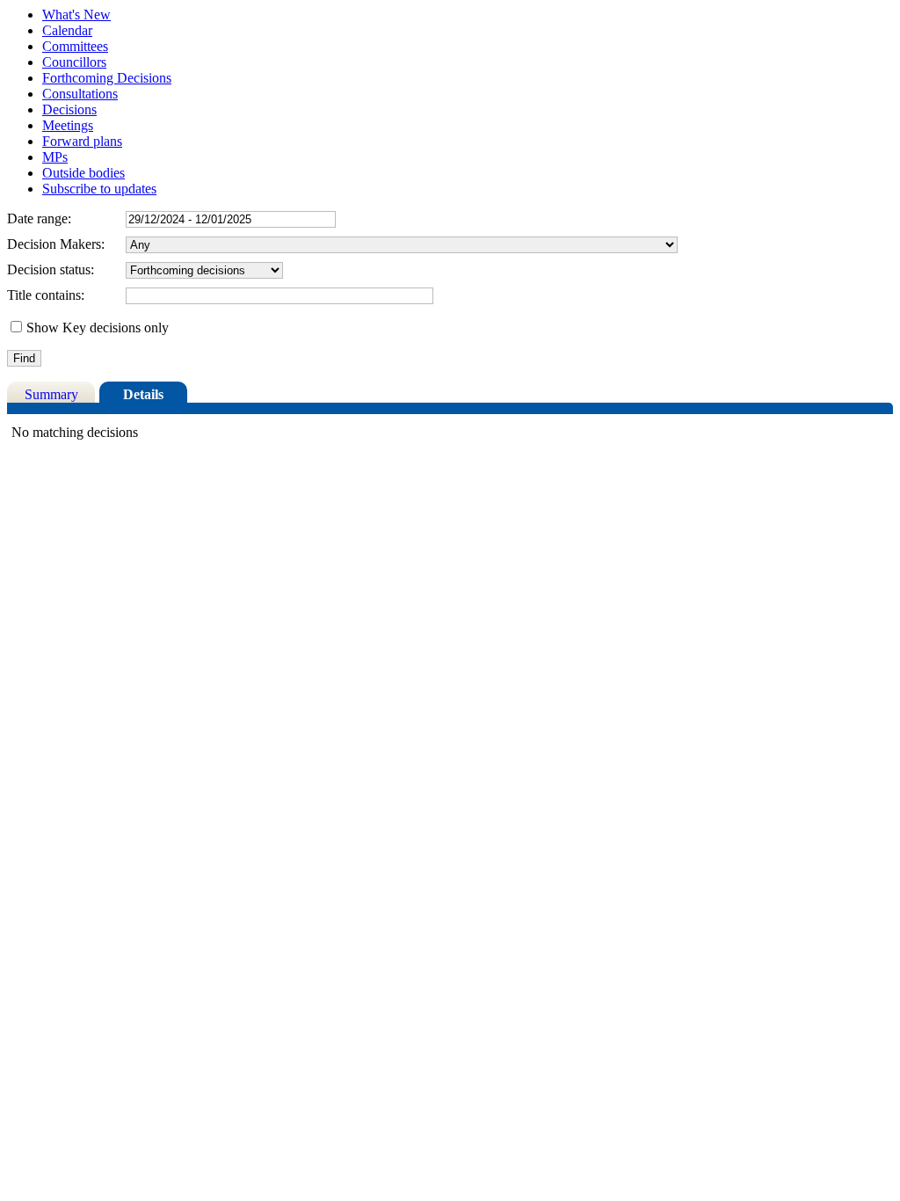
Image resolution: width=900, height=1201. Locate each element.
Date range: (39, 218)
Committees (75, 46)
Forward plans (82, 141)
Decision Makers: (56, 244)
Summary (51, 394)
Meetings (67, 125)
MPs (55, 156)
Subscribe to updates (99, 188)
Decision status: (50, 269)
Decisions (69, 109)
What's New (76, 14)
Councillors (74, 62)
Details (143, 394)
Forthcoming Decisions (106, 77)
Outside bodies (83, 172)
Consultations (80, 93)
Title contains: (45, 295)
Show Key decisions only (97, 327)
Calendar (67, 30)
